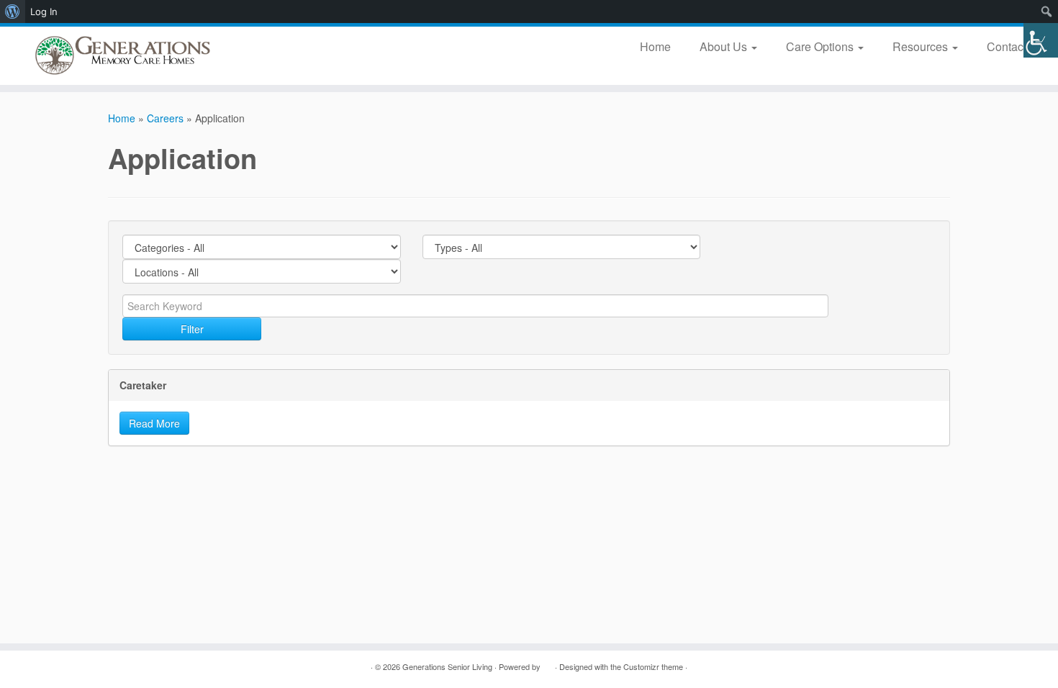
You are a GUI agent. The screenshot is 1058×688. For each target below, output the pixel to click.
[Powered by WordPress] (548, 663)
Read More (154, 423)
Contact (1008, 46)
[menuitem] (12, 11)
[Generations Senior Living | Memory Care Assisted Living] (122, 56)
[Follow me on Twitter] (153, 666)
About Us (725, 46)
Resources (921, 46)
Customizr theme (653, 666)
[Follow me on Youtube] (225, 666)
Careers (165, 118)
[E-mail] (135, 666)
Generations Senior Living (447, 666)
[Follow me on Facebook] (171, 666)
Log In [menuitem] (44, 11)
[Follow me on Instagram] (207, 666)
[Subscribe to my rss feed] (117, 666)
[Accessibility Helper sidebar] (1040, 40)
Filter (192, 329)
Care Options (821, 46)
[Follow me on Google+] (189, 666)
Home (655, 46)
